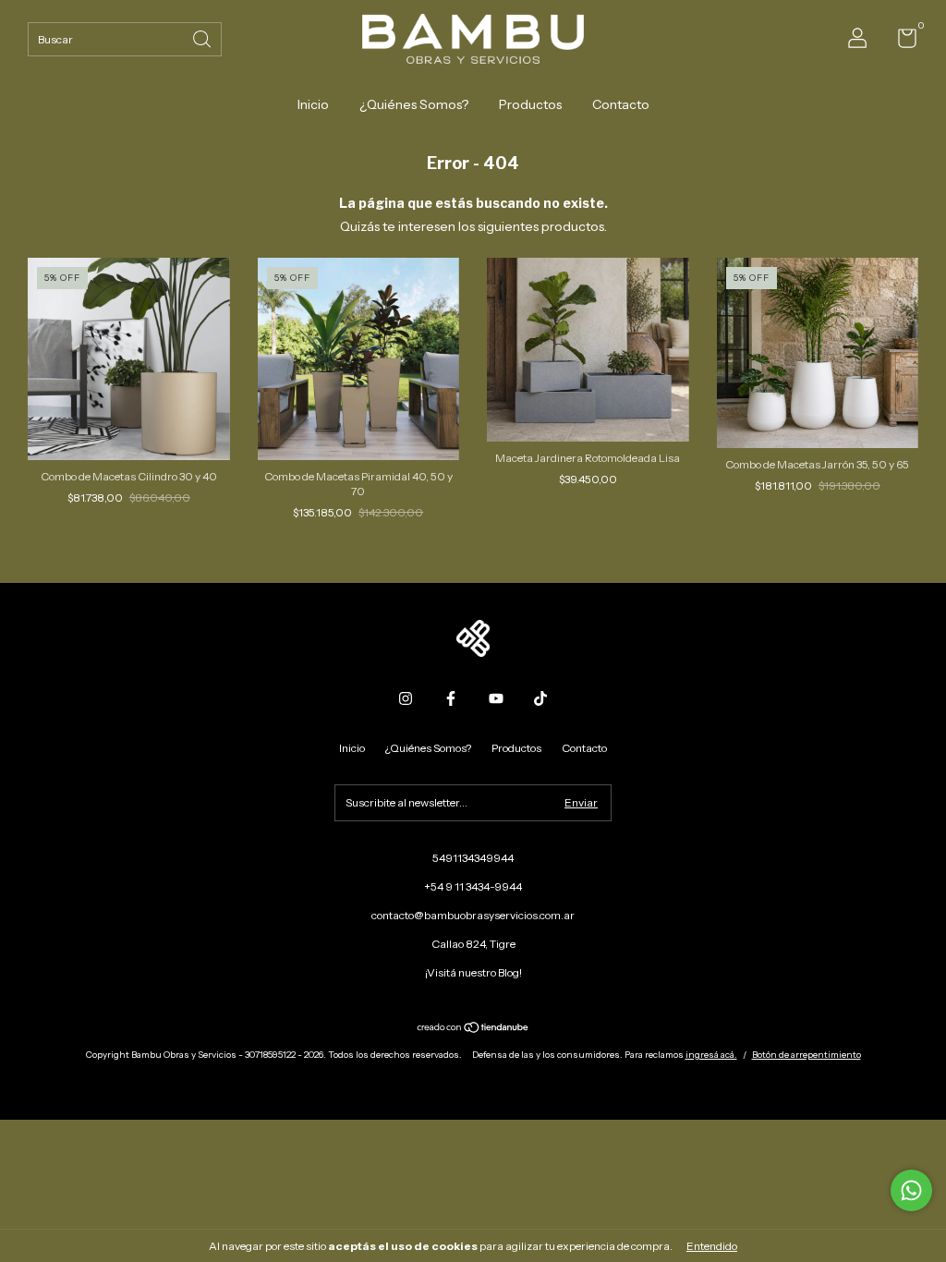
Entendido (711, 1246)
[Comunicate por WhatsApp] (911, 1190)
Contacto (620, 104)
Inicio (313, 104)
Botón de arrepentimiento (806, 1055)
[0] (900, 42)
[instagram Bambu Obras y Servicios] (405, 698)
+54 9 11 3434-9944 (473, 886)
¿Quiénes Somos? (413, 104)
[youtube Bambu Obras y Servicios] (496, 698)
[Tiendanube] (473, 1029)
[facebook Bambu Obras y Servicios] (450, 698)
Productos (530, 104)
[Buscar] (203, 37)
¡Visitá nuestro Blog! (473, 972)
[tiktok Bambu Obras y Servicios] (540, 698)
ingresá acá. (711, 1055)
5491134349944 (473, 858)
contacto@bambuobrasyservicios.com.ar (473, 915)
